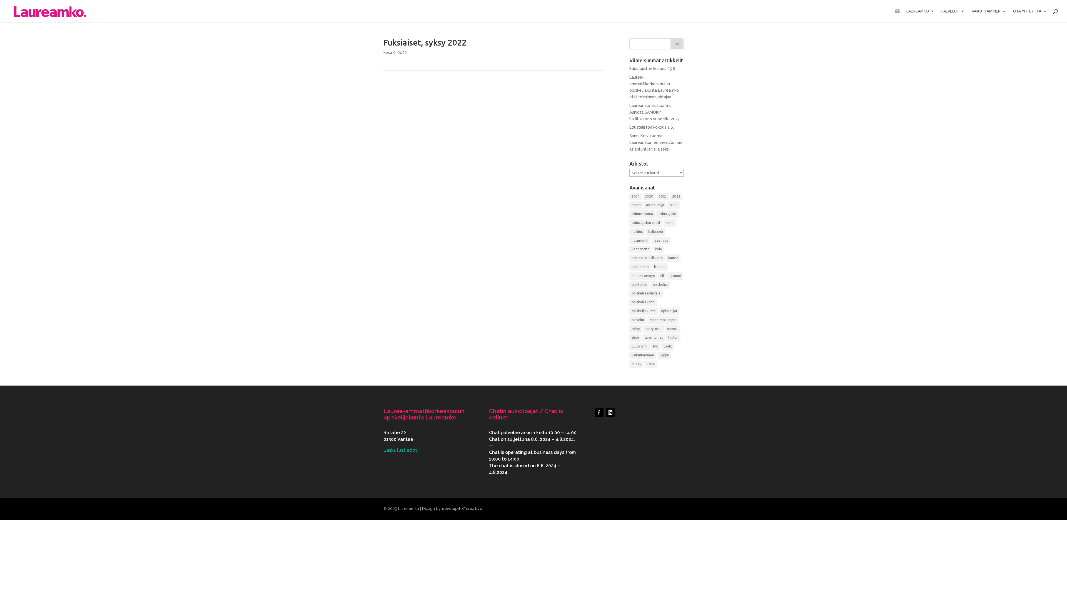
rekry (636, 329)
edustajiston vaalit (646, 223)
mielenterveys (643, 276)
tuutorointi (639, 346)
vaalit (668, 346)
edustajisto (667, 214)
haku (670, 223)
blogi (673, 205)
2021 (663, 196)
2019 (635, 196)
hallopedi (655, 232)
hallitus (637, 232)
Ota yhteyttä (1027, 11)
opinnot (675, 276)
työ (655, 346)
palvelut (638, 320)
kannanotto (640, 249)
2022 (676, 196)
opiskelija (660, 285)
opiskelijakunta (643, 311)
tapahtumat (654, 337)
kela (658, 249)
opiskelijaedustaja (646, 293)
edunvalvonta (642, 214)
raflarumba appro (663, 320)
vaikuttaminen (643, 355)
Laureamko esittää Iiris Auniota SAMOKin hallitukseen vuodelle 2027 (654, 112)
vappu (664, 355)
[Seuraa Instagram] (610, 412)
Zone (650, 364)
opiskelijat (669, 311)
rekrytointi (653, 329)
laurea (673, 258)
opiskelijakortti (643, 302)
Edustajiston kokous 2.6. (651, 127)
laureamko (640, 267)
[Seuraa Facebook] (599, 412)
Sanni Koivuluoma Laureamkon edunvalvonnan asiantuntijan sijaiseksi (655, 142)
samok (672, 329)
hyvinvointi (640, 240)
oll (662, 276)
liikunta (659, 267)
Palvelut (950, 11)
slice (635, 337)
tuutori (673, 337)
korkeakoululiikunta (647, 258)
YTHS (636, 364)
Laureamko (917, 11)
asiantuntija (655, 205)
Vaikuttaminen (986, 11)
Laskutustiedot (400, 450)
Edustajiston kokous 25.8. (652, 68)
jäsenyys (661, 240)
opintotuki (639, 285)
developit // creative (462, 508)
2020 (649, 196)
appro (636, 205)
